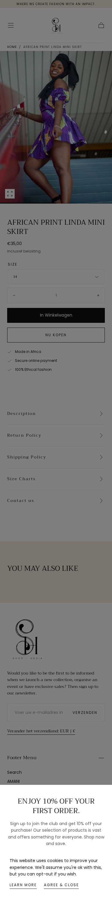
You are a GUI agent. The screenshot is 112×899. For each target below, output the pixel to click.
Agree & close (61, 884)
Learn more (23, 884)
